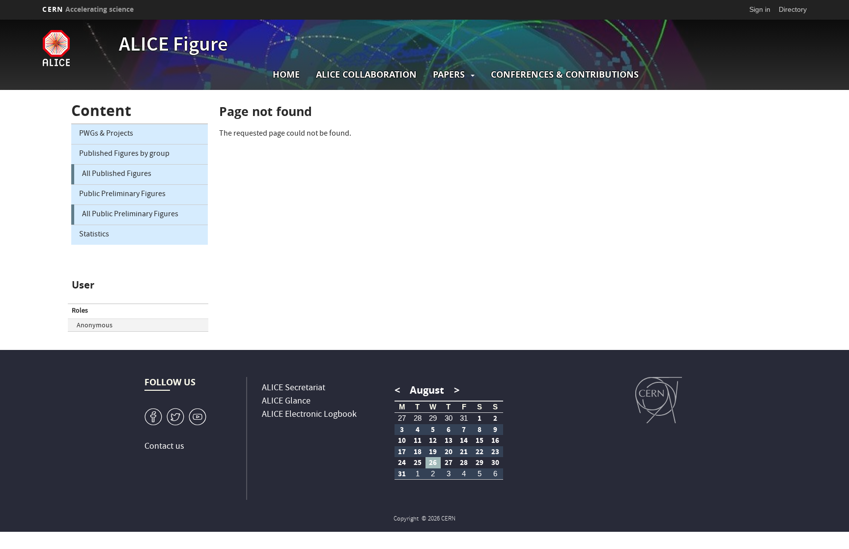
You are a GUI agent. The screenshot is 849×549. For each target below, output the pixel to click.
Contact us (164, 447)
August (427, 390)
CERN (88, 9)
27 (402, 418)
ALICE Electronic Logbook (309, 415)
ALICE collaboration (366, 74)
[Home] (78, 48)
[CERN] (658, 400)
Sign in (759, 9)
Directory (793, 9)
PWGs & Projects (106, 134)
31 (464, 418)
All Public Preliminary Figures (130, 215)
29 (433, 418)
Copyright (407, 519)
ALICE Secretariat (293, 388)
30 (449, 418)
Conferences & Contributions (565, 74)
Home (286, 74)
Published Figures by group (124, 154)
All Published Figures (116, 174)
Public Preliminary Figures (122, 195)
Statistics (94, 235)
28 (418, 418)
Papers (449, 74)
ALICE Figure (173, 46)
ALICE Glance (286, 401)
